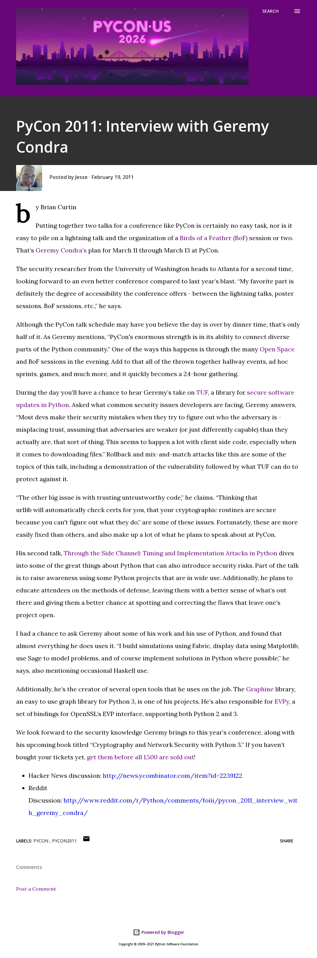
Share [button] (286, 841)
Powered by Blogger (162, 932)
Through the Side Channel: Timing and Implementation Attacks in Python (170, 553)
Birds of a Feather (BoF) (214, 238)
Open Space (277, 349)
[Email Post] (86, 841)
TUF (202, 392)
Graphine (260, 689)
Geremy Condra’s (61, 250)
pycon (41, 841)
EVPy (282, 701)
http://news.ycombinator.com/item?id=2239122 (172, 775)
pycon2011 (64, 841)
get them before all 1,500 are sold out (140, 757)
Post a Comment (36, 889)
